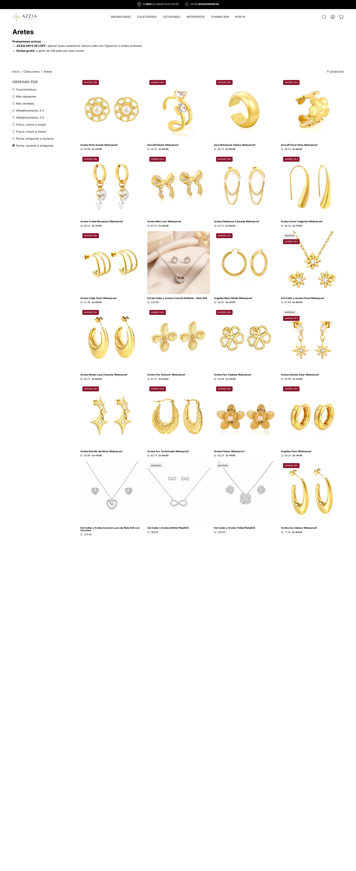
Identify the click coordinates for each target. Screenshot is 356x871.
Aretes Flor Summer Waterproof (166, 375)
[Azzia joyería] (24, 16)
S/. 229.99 (153, 302)
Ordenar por (25, 82)
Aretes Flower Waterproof (229, 451)
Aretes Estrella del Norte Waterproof (101, 451)
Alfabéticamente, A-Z (30, 110)
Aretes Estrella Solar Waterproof (300, 375)
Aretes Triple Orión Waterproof (98, 298)
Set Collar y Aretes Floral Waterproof (302, 298)
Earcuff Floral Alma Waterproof (299, 145)
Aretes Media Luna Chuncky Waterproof (103, 375)
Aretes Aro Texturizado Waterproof (168, 451)
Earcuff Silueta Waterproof (162, 145)
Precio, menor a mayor (31, 124)
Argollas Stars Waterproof (296, 451)
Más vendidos (25, 103)
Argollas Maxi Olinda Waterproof (233, 298)
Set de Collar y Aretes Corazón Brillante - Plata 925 (177, 298)
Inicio (15, 71)
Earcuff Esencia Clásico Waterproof (234, 145)
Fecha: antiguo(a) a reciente (35, 138)
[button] (147, 17)
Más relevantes (26, 96)
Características (26, 89)
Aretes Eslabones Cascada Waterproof (236, 221)
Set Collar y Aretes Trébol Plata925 (234, 528)
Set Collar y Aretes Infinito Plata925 (168, 528)
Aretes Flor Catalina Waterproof (232, 375)
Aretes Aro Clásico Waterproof (299, 528)
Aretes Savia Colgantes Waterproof (301, 221)
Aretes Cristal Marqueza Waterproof (101, 221)
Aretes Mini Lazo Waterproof (164, 221)
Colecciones (31, 71)
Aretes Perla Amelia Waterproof (98, 145)
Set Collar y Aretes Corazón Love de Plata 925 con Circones (109, 529)
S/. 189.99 (152, 532)
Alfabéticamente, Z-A (30, 117)
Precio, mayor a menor (31, 131)
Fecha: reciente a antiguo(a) (35, 145)
